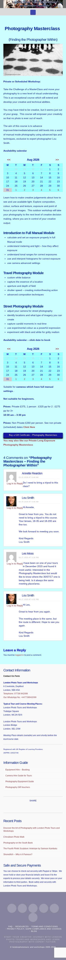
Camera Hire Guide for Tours (18, 775)
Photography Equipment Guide (19, 781)
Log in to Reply (15, 483)
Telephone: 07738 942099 (15, 693)
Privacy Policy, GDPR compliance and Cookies (34, 929)
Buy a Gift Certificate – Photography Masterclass (33, 435)
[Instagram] (43, 908)
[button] (33, 12)
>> (57, 159)
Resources (22, 926)
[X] (22, 908)
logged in (19, 655)
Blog (34, 931)
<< (8, 159)
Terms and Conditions (44, 926)
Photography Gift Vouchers (17, 787)
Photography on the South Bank (18, 843)
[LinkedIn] (33, 908)
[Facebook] (11, 908)
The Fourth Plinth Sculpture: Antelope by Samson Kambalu (30, 848)
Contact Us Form (11, 676)
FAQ (10, 926)
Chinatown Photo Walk (13, 837)
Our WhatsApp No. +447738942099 (19, 697)
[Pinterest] (54, 908)
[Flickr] (33, 917)
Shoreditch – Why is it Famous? (17, 854)
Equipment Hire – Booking (17, 770)
